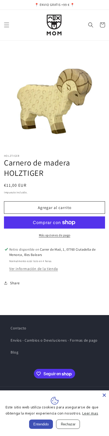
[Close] (104, 395)
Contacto (18, 328)
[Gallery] (54, 98)
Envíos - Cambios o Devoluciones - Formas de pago (54, 340)
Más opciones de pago (54, 235)
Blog (14, 352)
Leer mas (90, 413)
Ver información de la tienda (33, 268)
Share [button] (15, 283)
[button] (6, 25)
